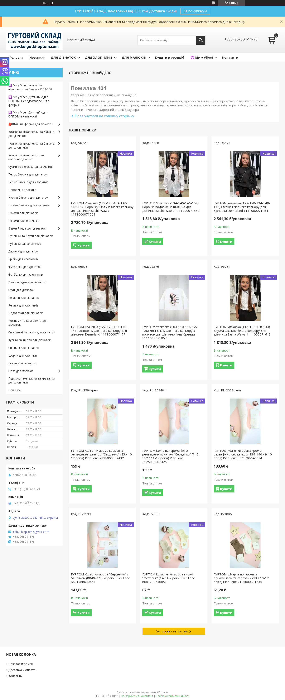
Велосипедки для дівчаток (27, 282)
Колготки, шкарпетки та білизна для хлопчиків (31, 145)
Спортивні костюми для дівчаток (31, 332)
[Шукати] (200, 40)
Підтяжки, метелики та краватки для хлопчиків (31, 380)
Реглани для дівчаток (23, 298)
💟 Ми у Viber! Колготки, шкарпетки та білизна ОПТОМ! (30, 87)
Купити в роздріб (169, 57)
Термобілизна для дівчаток (27, 174)
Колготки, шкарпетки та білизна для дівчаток (31, 134)
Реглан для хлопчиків (23, 305)
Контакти (230, 57)
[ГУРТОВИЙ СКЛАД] (34, 40)
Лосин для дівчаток (22, 363)
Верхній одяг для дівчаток (26, 228)
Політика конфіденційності (172, 696)
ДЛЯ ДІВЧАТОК (63, 57)
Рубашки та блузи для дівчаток (30, 236)
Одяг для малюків (20, 371)
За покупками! (195, 11)
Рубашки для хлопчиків (24, 244)
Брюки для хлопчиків (23, 259)
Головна (16, 57)
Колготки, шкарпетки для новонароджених (26, 157)
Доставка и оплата (21, 670)
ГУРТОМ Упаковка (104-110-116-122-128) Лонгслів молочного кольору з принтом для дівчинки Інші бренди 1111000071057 (170, 332)
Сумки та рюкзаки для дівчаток (30, 167)
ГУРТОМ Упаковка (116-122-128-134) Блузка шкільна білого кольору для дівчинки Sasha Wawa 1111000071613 (242, 330)
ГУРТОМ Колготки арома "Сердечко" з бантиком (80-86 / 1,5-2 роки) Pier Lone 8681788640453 (100, 578)
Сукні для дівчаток (21, 290)
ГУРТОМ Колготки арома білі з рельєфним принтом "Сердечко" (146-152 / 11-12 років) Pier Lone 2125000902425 (171, 456)
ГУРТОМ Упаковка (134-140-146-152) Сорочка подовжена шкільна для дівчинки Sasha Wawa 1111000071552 (170, 206)
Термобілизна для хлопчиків (28, 182)
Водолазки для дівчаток (25, 313)
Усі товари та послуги (172, 631)
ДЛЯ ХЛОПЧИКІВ (98, 57)
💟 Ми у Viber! (201, 57)
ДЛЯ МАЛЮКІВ (134, 57)
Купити (83, 245)
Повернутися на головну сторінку (104, 116)
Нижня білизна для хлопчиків (29, 205)
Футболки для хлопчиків (25, 274)
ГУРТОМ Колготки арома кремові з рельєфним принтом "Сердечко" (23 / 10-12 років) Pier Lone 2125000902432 (102, 454)
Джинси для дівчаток (23, 251)
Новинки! (36, 57)
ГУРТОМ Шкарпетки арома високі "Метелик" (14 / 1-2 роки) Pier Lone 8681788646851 (168, 578)
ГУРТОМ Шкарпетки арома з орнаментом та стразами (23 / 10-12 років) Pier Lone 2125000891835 (241, 578)
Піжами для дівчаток (23, 213)
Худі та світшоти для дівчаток (29, 340)
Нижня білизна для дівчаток (28, 197)
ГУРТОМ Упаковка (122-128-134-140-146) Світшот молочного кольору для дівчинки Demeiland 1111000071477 (99, 330)
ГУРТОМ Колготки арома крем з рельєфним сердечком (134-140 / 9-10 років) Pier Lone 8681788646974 (243, 454)
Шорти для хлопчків (22, 355)
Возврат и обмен (20, 664)
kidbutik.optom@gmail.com (31, 532)
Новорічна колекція (22, 190)
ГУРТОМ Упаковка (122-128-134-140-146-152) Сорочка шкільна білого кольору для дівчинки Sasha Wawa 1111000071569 (102, 208)
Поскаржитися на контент (137, 696)
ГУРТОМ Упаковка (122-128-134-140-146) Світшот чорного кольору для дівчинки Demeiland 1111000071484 (242, 206)
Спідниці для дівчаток (23, 348)
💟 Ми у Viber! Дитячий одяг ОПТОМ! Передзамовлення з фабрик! (28, 101)
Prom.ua (163, 692)
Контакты (15, 676)
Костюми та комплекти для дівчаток (27, 323)
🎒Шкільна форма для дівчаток (30, 124)
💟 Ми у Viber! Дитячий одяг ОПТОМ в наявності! (28, 114)
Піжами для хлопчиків (23, 221)
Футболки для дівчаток (24, 267)
